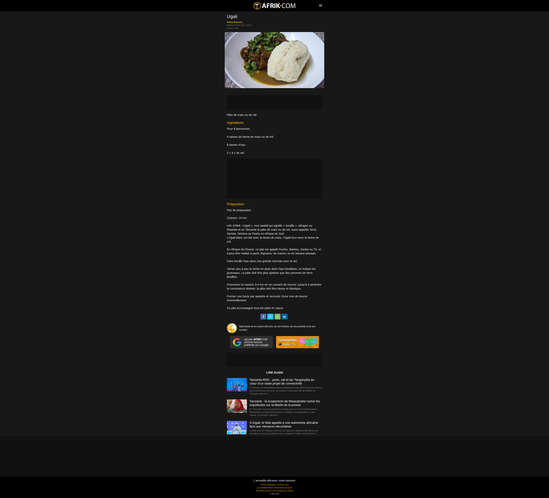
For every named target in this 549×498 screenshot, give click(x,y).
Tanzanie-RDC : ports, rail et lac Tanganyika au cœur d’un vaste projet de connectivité (281, 381)
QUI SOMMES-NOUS (265, 488)
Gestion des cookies (285, 491)
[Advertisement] (274, 102)
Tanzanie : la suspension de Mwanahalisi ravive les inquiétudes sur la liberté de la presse (284, 403)
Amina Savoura (234, 22)
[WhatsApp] (277, 316)
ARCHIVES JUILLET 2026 (266, 491)
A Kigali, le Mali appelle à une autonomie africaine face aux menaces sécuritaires (283, 424)
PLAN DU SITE (283, 485)
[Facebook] (263, 316)
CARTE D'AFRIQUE (268, 485)
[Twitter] (270, 316)
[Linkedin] (285, 316)
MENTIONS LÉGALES (283, 488)
